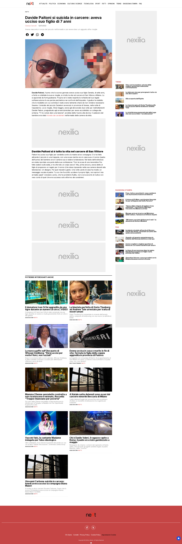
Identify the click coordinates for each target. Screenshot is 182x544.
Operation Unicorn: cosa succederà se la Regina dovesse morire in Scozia (141, 258)
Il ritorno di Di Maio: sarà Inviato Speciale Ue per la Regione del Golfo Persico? (141, 200)
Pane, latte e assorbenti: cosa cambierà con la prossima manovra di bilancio (141, 194)
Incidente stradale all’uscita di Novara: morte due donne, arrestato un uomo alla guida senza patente (141, 232)
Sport (97, 4)
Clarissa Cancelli (30, 26)
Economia (62, 4)
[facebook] (27, 36)
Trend (118, 4)
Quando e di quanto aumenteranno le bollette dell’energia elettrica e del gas (140, 238)
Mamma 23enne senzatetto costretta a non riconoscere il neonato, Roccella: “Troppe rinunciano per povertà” (46, 396)
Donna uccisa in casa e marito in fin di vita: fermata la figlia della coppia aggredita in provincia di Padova (89, 353)
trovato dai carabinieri (55, 115)
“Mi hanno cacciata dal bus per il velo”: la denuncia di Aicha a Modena (141, 220)
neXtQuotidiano (75, 363)
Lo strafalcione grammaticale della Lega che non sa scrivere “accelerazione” (141, 113)
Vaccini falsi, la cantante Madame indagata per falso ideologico (43, 439)
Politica (52, 4)
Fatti (104, 4)
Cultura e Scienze (74, 4)
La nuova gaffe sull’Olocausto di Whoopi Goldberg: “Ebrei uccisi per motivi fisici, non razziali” (44, 353)
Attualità (43, 4)
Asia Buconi (29, 317)
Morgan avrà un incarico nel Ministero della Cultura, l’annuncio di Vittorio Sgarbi (141, 214)
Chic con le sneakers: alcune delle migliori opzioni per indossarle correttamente (138, 86)
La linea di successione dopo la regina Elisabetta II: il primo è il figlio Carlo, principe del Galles (140, 252)
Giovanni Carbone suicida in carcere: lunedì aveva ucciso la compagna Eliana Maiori (46, 483)
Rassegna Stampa (130, 4)
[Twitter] (92, 526)
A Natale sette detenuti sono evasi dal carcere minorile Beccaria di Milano (90, 395)
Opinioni (111, 4)
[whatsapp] (37, 36)
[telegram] (42, 36)
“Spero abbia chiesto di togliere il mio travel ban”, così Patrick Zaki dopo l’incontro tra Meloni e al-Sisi (140, 207)
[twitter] (32, 36)
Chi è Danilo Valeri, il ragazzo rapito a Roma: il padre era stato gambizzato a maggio (89, 440)
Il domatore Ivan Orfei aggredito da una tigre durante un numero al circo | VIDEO (46, 308)
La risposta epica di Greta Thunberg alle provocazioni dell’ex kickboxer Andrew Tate (141, 106)
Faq (140, 4)
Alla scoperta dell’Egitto (135, 98)
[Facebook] (86, 526)
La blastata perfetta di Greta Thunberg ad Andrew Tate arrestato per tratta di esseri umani (90, 309)
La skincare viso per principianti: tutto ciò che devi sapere (141, 93)
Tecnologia (89, 4)
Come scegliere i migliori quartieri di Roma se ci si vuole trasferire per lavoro (141, 244)
